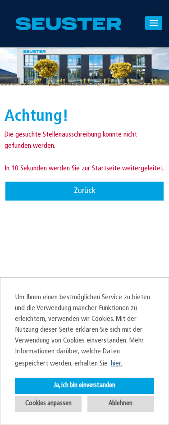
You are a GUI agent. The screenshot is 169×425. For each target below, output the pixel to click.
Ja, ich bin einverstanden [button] (84, 385)
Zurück (85, 191)
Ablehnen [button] (120, 403)
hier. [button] (116, 363)
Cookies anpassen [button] (48, 403)
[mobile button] (153, 23)
